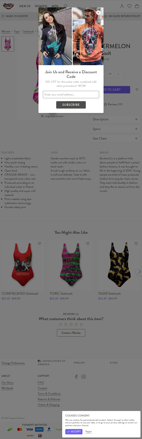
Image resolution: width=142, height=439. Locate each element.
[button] (71, 219)
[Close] (98, 12)
